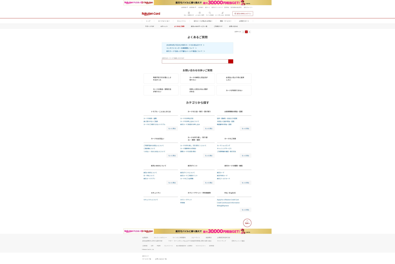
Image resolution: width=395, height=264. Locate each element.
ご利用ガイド (218, 26)
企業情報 (144, 245)
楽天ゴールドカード (223, 178)
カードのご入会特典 (186, 178)
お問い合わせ (233, 26)
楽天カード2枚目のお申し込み (190, 124)
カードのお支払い (157, 138)
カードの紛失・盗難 (150, 118)
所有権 (182, 203)
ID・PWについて (149, 175)
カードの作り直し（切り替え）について (193, 145)
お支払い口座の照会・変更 (225, 121)
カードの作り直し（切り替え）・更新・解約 (197, 138)
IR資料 (159, 245)
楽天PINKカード (222, 175)
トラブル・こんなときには (161, 111)
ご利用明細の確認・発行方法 (226, 151)
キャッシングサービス (224, 148)
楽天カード (220, 173)
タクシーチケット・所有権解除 (199, 192)
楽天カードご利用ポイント (189, 175)
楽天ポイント (193, 165)
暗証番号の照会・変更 (224, 124)
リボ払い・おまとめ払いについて (154, 151)
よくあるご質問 (179, 26)
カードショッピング (223, 145)
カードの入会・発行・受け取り (199, 111)
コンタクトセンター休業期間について (180, 48)
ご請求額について (149, 148)
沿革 (152, 245)
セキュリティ (156, 192)
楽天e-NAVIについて (158, 165)
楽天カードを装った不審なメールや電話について (184, 51)
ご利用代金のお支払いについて (154, 145)
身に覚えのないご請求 (151, 121)
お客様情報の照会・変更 (233, 111)
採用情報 (211, 245)
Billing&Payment (223, 206)
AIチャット (164, 26)
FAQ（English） (230, 192)
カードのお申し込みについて (189, 121)
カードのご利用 (230, 138)
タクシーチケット (186, 200)
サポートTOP (149, 26)
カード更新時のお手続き (188, 148)
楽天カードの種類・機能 (233, 165)
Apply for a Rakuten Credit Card (228, 200)
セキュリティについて (151, 200)
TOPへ (247, 223)
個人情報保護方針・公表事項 (184, 245)
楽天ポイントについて (187, 173)
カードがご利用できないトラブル (154, 124)
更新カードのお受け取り (188, 151)
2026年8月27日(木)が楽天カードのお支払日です (184, 45)
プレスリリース (168, 245)
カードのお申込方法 (186, 118)
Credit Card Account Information (228, 203)
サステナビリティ (201, 245)
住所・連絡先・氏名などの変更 (227, 118)
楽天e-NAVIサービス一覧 (199, 26)
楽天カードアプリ (149, 178)
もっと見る (172, 128)
